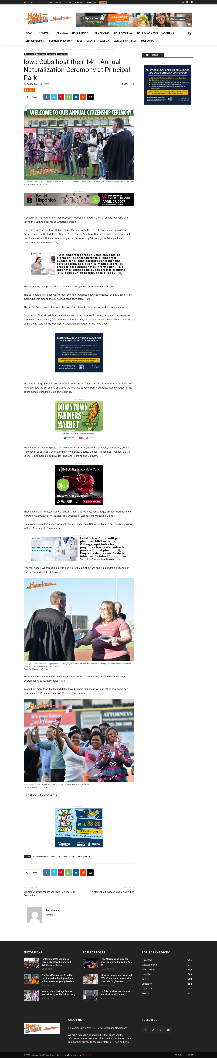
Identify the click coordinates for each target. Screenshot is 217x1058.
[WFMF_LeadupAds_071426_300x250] (79, 849)
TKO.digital (86, 1055)
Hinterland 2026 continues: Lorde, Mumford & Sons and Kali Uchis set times (56, 962)
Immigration (62, 54)
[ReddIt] (83, 97)
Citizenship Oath (40, 856)
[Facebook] (178, 2)
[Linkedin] (76, 97)
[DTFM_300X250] (79, 443)
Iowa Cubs (55, 856)
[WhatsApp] (68, 97)
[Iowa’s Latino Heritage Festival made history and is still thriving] (31, 995)
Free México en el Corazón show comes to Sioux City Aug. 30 (116, 962)
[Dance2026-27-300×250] (79, 507)
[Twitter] (187, 2)
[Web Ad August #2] (79, 563)
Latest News (40, 54)
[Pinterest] (61, 97)
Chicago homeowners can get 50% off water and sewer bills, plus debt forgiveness (116, 978)
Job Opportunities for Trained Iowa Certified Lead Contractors (49, 894)
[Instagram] (183, 2)
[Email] (90, 97)
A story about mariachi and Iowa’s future (113, 892)
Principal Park (84, 856)
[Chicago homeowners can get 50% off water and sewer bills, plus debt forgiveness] (90, 979)
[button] (189, 33)
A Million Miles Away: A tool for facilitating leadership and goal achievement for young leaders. (58, 978)
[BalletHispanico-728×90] (79, 208)
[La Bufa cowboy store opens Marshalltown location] (90, 995)
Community (37, 49)
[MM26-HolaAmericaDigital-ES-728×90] (134, 26)
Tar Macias (32, 84)
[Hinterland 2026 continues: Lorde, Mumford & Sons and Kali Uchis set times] (31, 963)
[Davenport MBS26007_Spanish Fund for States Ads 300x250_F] (79, 374)
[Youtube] (191, 2)
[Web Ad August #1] (79, 277)
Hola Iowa (51, 54)
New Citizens (69, 856)
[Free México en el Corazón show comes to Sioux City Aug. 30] (90, 963)
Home (26, 49)
